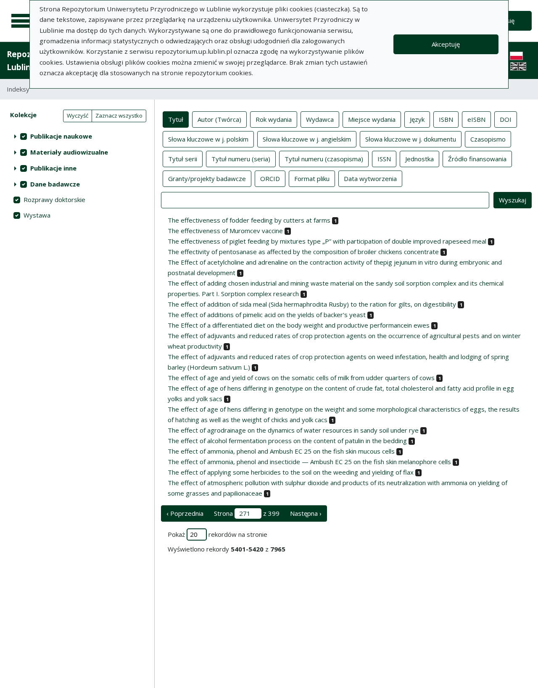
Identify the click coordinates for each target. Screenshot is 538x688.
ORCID (270, 178)
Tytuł (175, 119)
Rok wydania (274, 119)
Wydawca (320, 119)
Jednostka (419, 159)
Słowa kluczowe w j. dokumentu (410, 139)
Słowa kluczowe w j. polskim (208, 139)
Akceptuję (446, 44)
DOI (506, 119)
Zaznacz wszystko (118, 115)
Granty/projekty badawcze (207, 178)
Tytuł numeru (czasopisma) (324, 159)
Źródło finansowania (477, 159)
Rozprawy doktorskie (54, 199)
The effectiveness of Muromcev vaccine (225, 230)
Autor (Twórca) (219, 119)
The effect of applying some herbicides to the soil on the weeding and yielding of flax (291, 472)
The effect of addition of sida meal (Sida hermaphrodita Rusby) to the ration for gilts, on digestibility (312, 304)
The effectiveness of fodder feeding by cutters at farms (249, 220)
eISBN (476, 119)
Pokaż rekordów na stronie (217, 534)
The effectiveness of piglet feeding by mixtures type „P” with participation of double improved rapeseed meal (327, 241)
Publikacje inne (53, 168)
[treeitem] (77, 136)
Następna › (306, 513)
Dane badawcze (55, 184)
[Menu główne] (21, 21)
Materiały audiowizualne (69, 152)
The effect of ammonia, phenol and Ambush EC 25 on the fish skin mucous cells (281, 451)
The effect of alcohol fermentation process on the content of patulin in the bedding (287, 440)
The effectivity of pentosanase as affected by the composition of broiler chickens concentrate (303, 251)
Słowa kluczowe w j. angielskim (307, 139)
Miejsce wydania (372, 119)
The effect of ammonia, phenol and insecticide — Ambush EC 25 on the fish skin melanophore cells (309, 461)
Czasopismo (488, 139)
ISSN (384, 159)
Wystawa (37, 215)
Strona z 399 (247, 513)
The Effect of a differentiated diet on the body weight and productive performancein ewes (299, 325)
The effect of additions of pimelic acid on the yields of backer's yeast (267, 314)
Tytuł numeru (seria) (240, 159)
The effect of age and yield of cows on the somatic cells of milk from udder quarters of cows (301, 377)
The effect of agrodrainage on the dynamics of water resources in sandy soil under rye (293, 430)
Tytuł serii (182, 159)
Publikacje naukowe (61, 136)
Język (417, 119)
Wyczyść (77, 115)
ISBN (446, 119)
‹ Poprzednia (184, 513)
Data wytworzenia (370, 178)
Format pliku (312, 178)
